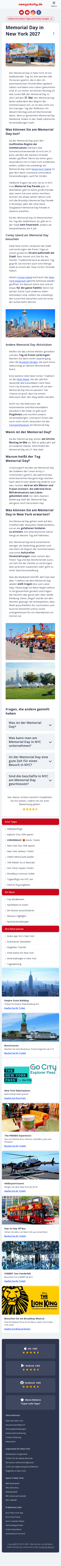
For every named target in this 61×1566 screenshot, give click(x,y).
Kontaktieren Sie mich (15, 1533)
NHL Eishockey (12, 1487)
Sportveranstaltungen (18, 921)
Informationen (13, 1415)
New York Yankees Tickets (20, 851)
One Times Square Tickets (20, 868)
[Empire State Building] (30, 982)
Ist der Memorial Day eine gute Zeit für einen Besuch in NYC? (28, 761)
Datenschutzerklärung (16, 1433)
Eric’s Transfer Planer (15, 1521)
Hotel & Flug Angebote (18, 884)
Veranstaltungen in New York (21, 958)
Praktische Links (14, 1507)
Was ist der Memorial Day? (25, 725)
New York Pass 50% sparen (21, 845)
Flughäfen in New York (16, 1471)
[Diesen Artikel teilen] (52, 33)
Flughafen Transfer (16, 947)
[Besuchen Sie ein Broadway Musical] (30, 1300)
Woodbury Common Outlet (21, 873)
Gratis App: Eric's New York (20, 936)
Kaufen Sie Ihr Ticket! (15, 1191)
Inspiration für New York (18, 1448)
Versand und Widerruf (15, 1425)
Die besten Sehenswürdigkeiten (20, 1462)
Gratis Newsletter (14, 1529)
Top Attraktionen (15, 899)
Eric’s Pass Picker (13, 1517)
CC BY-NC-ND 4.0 (46, 1547)
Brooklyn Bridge (28, 362)
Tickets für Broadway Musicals (19, 1458)
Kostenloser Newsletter (19, 941)
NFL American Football (16, 1496)
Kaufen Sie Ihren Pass (15, 1098)
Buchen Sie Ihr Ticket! (15, 1053)
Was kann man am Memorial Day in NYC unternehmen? (25, 742)
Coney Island (25, 277)
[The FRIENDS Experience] (30, 1117)
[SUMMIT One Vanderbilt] (30, 1255)
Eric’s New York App (14, 1512)
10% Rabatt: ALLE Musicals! (21, 862)
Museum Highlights (16, 916)
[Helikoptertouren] (30, 1165)
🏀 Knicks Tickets (23, 840)
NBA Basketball (12, 1483)
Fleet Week (23, 379)
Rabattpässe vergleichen (17, 1454)
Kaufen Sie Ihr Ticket (14, 1008)
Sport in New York (14, 1478)
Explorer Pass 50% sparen (20, 834)
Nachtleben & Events (17, 904)
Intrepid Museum (19, 424)
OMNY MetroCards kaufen (20, 856)
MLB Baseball (11, 1492)
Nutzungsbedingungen (16, 1429)
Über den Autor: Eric (14, 1420)
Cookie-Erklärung (13, 1437)
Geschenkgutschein (14, 1525)
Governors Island (41, 169)
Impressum (10, 1441)
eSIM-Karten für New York (20, 952)
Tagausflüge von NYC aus (20, 879)
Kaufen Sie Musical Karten (17, 1328)
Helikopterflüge (14, 828)
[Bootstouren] (30, 1027)
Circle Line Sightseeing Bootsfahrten (22, 1466)
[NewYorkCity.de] (30, 4)
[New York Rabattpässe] (30, 1072)
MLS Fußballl (11, 1500)
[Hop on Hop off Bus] (30, 1210)
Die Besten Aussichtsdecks (20, 910)
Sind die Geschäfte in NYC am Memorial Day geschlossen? (28, 780)
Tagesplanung (14, 964)
